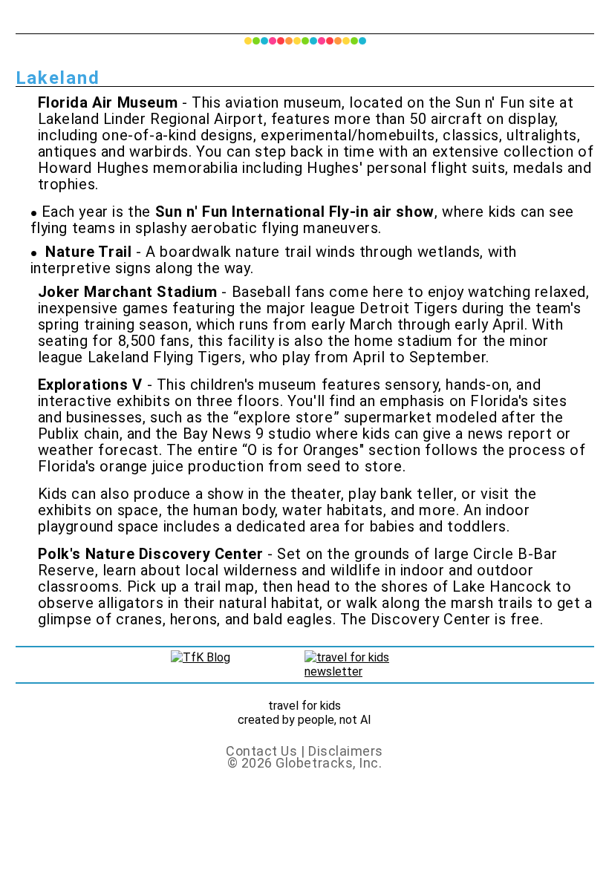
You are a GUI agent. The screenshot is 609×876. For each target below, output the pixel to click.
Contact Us (261, 751)
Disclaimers (345, 751)
